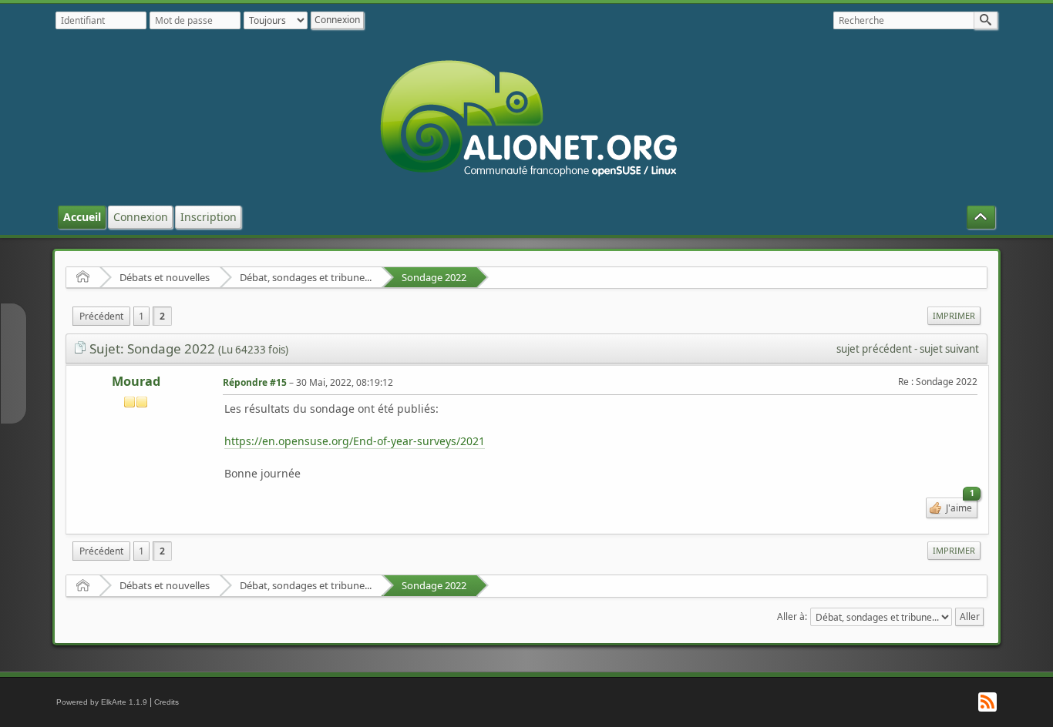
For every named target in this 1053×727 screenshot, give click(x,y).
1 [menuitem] (141, 316)
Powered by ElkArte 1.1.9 (101, 702)
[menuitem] (101, 316)
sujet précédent (874, 349)
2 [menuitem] (162, 316)
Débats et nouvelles (164, 277)
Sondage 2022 (434, 277)
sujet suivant (949, 349)
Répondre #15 (255, 382)
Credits (166, 702)
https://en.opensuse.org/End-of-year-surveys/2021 (354, 441)
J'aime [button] (959, 506)
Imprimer (954, 315)
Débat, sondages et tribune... (306, 277)
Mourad (136, 381)
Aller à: (792, 616)
